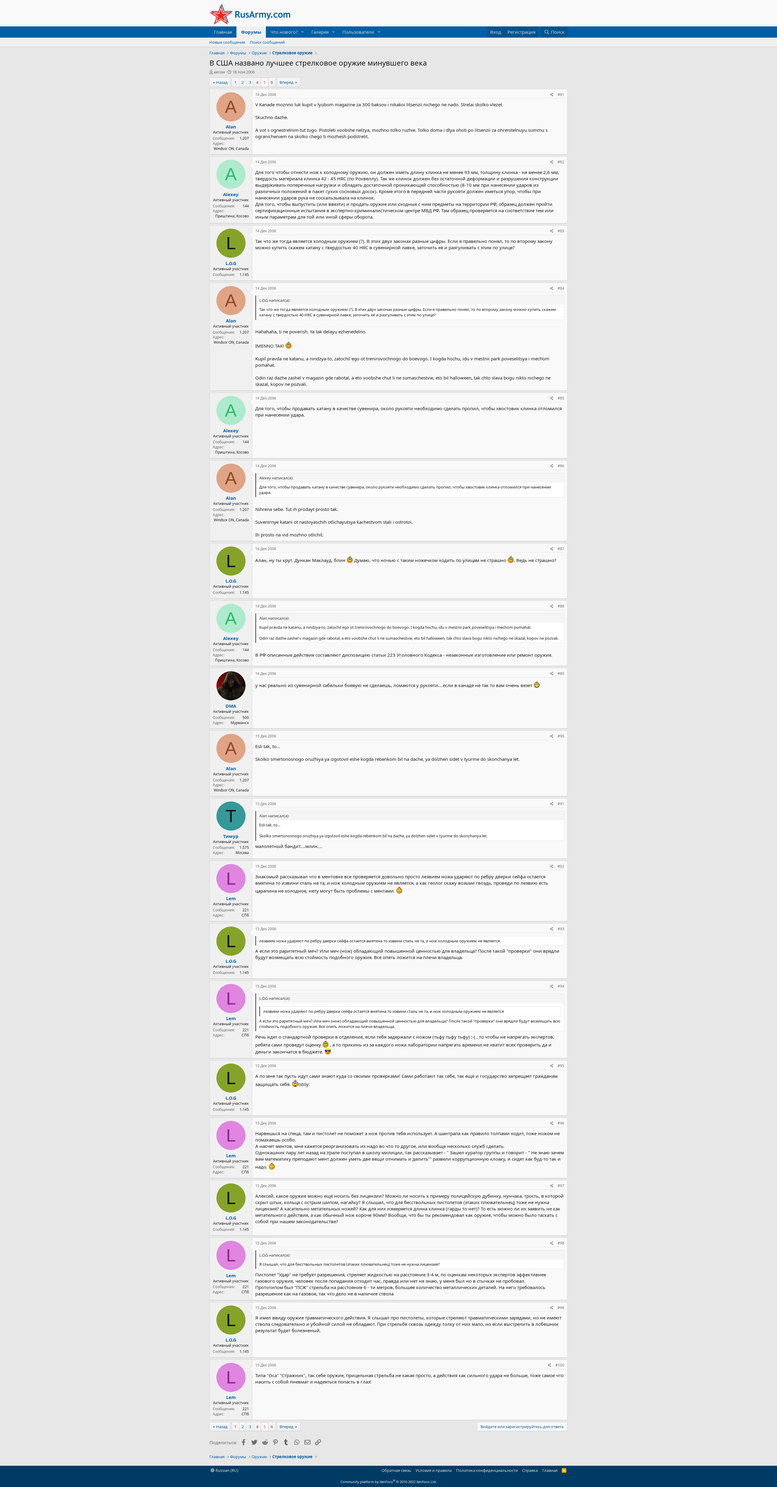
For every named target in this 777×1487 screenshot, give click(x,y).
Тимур (231, 836)
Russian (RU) (226, 1470)
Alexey (231, 194)
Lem (231, 898)
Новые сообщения (227, 42)
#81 (561, 94)
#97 (561, 1185)
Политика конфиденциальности (487, 1470)
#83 (561, 230)
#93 (561, 928)
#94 (561, 986)
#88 (561, 606)
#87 (561, 548)
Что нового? (284, 32)
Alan (231, 127)
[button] (302, 32)
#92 (561, 866)
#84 (561, 288)
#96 (561, 1123)
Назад (222, 82)
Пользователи (358, 32)
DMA (231, 706)
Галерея (320, 32)
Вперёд (286, 82)
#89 (561, 673)
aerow (219, 72)
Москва (242, 852)
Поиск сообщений (267, 42)
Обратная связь (396, 1470)
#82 (561, 162)
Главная (223, 32)
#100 (559, 1365)
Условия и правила (434, 1470)
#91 (561, 803)
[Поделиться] (551, 94)
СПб (245, 915)
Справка (530, 1470)
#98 (561, 1243)
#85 (561, 398)
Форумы (251, 32)
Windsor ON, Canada (231, 148)
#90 (561, 736)
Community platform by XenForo (389, 1481)
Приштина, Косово (232, 216)
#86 (561, 465)
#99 (561, 1307)
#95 (561, 1065)
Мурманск (240, 722)
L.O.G (231, 263)
